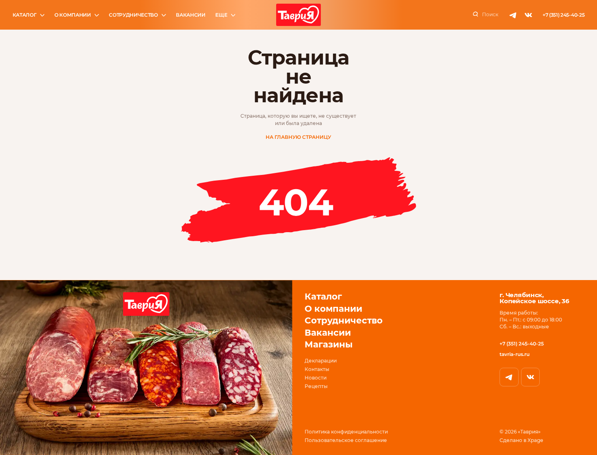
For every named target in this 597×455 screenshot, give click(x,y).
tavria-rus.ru (515, 354)
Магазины (329, 344)
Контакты (317, 369)
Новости (316, 377)
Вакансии (190, 15)
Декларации (321, 360)
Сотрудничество (133, 15)
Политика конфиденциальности (346, 431)
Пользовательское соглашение (346, 440)
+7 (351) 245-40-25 (564, 15)
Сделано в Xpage (521, 440)
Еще (221, 15)
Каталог (25, 15)
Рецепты (316, 386)
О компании (72, 15)
